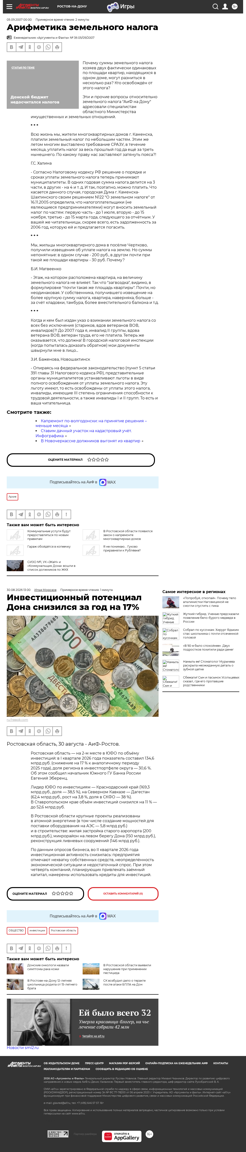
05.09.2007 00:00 (19, 19)
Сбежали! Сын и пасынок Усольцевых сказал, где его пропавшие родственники (211, 681)
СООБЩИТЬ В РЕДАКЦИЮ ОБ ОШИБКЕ (122, 1069)
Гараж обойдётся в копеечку (49, 546)
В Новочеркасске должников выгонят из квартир (90, 441)
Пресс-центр (94, 1063)
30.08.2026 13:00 (19, 590)
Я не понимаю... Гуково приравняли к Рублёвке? (122, 548)
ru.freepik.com (17, 720)
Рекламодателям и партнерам (67, 1069)
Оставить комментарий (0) (123, 893)
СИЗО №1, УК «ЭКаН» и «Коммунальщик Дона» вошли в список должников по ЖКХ (51, 565)
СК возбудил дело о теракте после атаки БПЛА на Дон (124, 982)
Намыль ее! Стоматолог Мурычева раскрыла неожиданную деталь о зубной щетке (209, 665)
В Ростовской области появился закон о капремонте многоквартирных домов (128, 535)
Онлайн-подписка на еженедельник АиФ (176, 1063)
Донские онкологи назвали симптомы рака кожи (48, 967)
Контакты (220, 1063)
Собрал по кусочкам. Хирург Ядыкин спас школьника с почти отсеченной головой (211, 633)
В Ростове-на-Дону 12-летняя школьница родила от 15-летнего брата (52, 984)
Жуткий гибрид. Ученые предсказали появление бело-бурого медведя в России (211, 617)
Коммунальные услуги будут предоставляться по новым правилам (49, 535)
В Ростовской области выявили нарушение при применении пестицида (127, 969)
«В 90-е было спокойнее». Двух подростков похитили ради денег (208, 647)
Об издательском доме (62, 1063)
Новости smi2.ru (23, 1047)
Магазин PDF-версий (124, 1063)
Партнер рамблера (85, 1134)
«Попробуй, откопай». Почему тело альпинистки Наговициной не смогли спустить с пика (209, 602)
